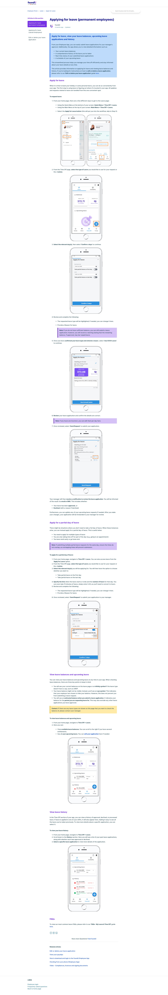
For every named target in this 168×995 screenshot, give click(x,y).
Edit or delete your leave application (37, 39)
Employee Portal (32, 11)
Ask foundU (92, 939)
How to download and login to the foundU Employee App (69, 958)
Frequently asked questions (37, 987)
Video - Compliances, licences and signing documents (69, 966)
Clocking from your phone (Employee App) (65, 962)
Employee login (33, 984)
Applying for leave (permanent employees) (37, 24)
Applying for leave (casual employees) (35, 31)
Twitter (53, 933)
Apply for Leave (50, 11)
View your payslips (56, 955)
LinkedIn (56, 933)
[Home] (32, 4)
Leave (41, 11)
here (97, 73)
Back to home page (34, 989)
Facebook (51, 933)
